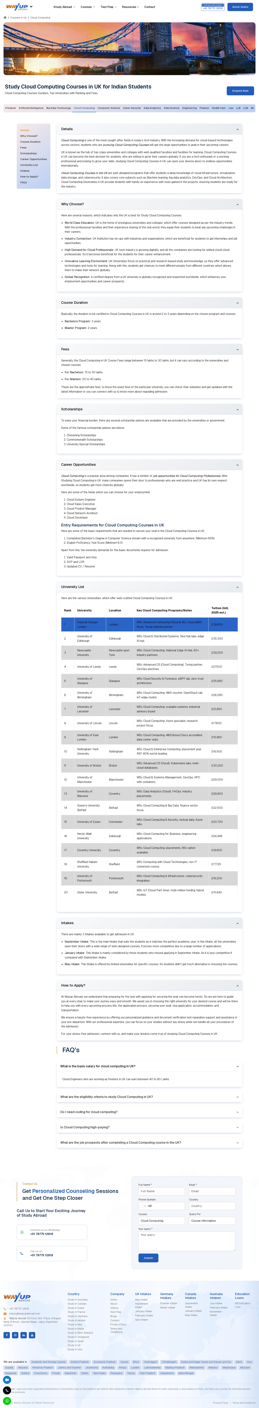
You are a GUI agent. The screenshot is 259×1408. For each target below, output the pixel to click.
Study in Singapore (78, 1337)
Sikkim (84, 1373)
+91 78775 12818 (19, 1308)
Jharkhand (92, 1367)
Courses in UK (18, 17)
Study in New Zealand (80, 1332)
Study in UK (74, 1345)
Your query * (145, 1229)
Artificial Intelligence (31, 108)
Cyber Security (132, 108)
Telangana (116, 1373)
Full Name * (145, 1184)
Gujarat (9, 1367)
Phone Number (147, 1199)
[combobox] (145, 1206)
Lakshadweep (152, 1367)
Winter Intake (167, 1307)
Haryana (22, 1367)
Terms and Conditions (116, 1330)
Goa (249, 1361)
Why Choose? (29, 136)
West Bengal (186, 1373)
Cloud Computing (84, 108)
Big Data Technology (58, 108)
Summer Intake (168, 1303)
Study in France (76, 1312)
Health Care (219, 108)
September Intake (141, 1305)
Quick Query (240, 6)
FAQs (23, 182)
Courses (86, 7)
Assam (124, 1361)
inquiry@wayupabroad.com (24, 1313)
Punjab (56, 1373)
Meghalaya (229, 1367)
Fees (23, 147)
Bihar (136, 1361)
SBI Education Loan (243, 1305)
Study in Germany (78, 1316)
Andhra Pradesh (80, 1361)
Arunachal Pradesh (105, 1361)
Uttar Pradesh (147, 1373)
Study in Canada (77, 1303)
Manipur (213, 1367)
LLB (238, 108)
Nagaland (10, 1373)
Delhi (239, 1361)
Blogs (113, 1316)
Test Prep (107, 7)
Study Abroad (63, 7)
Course (142, 1214)
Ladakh (135, 1367)
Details (24, 130)
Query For (195, 1214)
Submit (148, 1258)
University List (29, 165)
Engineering (189, 108)
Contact (149, 7)
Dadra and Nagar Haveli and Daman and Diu (206, 1361)
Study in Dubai (76, 1308)
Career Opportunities (33, 159)
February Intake (144, 1315)
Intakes (24, 170)
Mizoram (245, 1367)
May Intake (141, 1299)
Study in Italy (75, 1324)
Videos (114, 1308)
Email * (193, 1184)
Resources (129, 7)
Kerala (122, 1367)
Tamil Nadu (99, 1373)
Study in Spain (76, 1341)
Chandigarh (150, 1361)
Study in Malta (76, 1328)
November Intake (216, 1313)
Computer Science (109, 108)
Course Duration (30, 141)
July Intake (216, 1303)
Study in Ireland (76, 1320)
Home (113, 1299)
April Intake (141, 1319)
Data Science (172, 108)
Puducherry (40, 1373)
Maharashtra (197, 1367)
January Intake (143, 1311)
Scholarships (28, 153)
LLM (245, 108)
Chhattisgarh (169, 1361)
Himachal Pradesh (42, 1367)
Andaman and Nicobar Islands (49, 1361)
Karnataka (108, 1367)
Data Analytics (152, 108)
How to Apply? (29, 176)
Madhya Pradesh (175, 1367)
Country (193, 1199)
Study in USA (75, 1349)
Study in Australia (78, 1299)
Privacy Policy (118, 1324)
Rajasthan (70, 1373)
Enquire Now (240, 90)
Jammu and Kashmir (69, 1367)
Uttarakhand (167, 1373)
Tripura (131, 1373)
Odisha (25, 1373)
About (113, 1303)
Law (231, 108)
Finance (204, 108)
